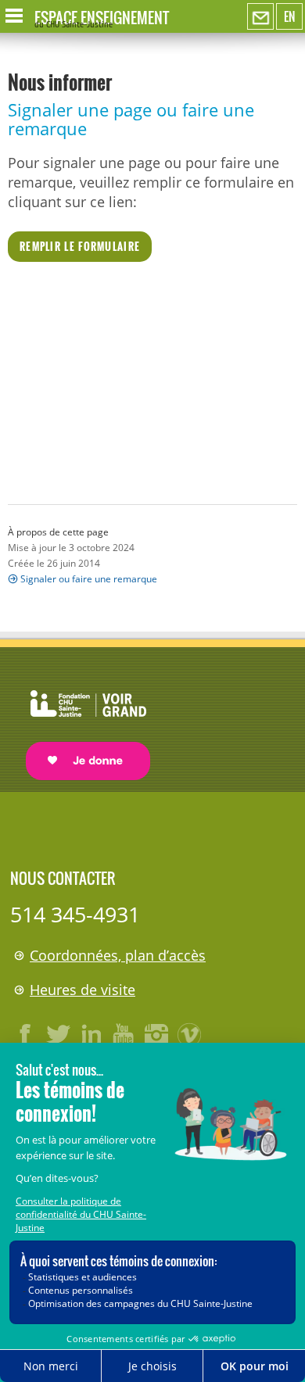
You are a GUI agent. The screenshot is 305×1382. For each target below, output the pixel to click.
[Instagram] (157, 1034)
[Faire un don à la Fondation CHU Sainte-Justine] (80, 721)
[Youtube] (124, 1034)
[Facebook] (25, 1034)
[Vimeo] (190, 1034)
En (289, 16)
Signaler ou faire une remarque (88, 578)
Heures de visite (82, 989)
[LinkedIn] (91, 1034)
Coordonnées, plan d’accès (118, 955)
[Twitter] (58, 1034)
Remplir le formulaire (80, 246)
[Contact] (260, 17)
